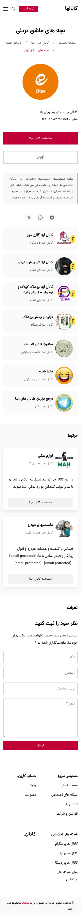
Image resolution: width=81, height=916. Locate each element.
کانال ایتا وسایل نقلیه (39, 463)
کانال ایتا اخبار (44, 406)
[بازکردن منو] (5, 9)
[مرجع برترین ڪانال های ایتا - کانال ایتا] (64, 403)
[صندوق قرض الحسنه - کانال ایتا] (64, 348)
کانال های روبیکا (66, 863)
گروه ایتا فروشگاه (42, 325)
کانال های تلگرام (66, 844)
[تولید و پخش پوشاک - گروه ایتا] (64, 321)
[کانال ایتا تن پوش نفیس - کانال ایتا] (64, 266)
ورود (32, 785)
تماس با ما (70, 804)
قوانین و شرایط (67, 814)
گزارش (40, 157)
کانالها (29, 834)
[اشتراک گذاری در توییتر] (29, 217)
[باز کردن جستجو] (13, 9)
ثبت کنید (28, 9)
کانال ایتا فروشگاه (41, 243)
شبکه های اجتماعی (64, 795)
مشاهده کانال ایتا (40, 138)
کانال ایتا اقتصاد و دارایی (36, 352)
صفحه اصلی (69, 785)
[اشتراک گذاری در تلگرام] (52, 217)
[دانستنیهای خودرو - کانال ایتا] (64, 529)
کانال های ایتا (68, 853)
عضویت (30, 795)
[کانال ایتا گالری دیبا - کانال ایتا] (64, 239)
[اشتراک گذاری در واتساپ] (40, 217)
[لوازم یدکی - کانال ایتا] (64, 460)
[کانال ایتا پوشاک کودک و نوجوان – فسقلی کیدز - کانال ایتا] (64, 294)
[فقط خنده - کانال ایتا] (64, 375)
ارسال (40, 745)
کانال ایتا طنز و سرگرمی (38, 379)
